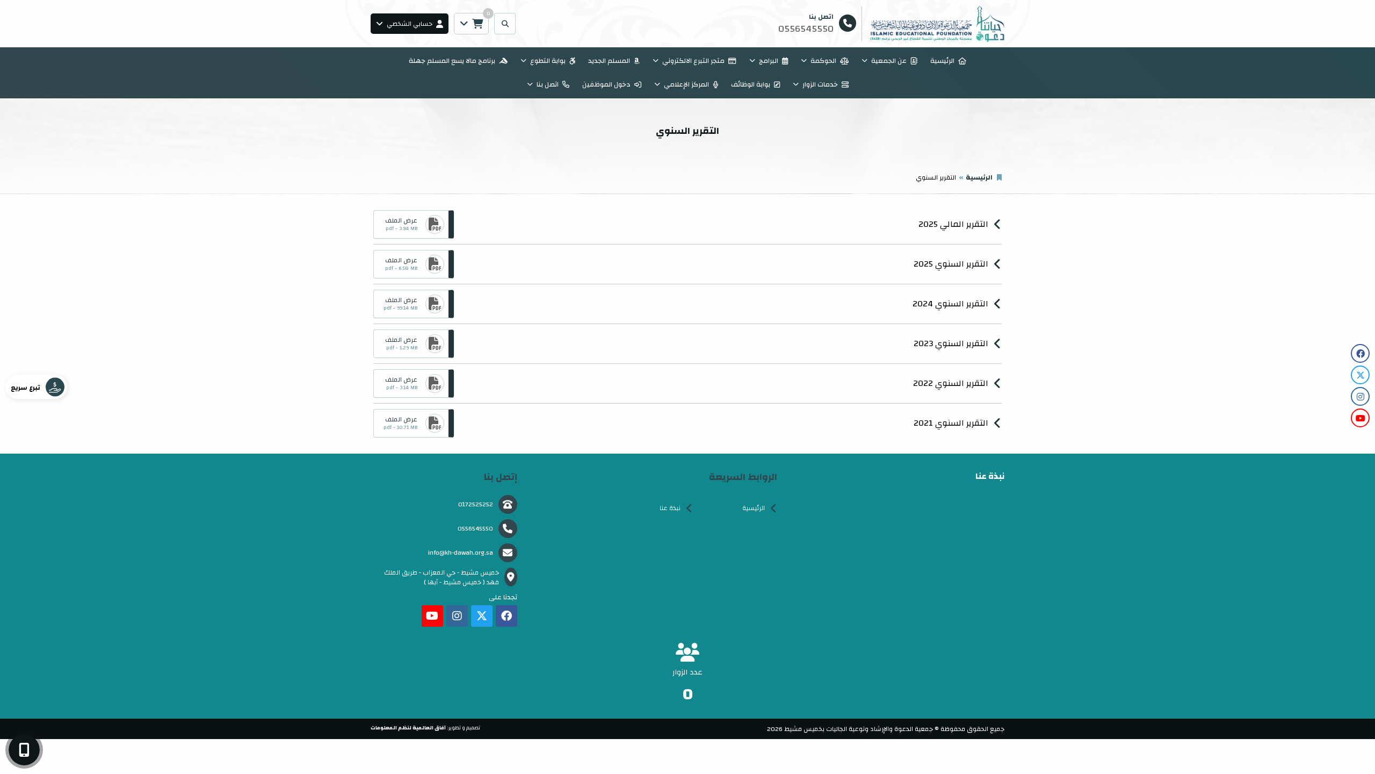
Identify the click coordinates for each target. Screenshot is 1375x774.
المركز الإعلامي (686, 84)
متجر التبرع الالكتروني (693, 60)
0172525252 (475, 504)
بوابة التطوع (548, 60)
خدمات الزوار (820, 84)
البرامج (768, 60)
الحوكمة (823, 60)
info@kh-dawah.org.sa (460, 552)
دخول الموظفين (606, 84)
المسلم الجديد (609, 60)
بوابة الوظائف (750, 84)
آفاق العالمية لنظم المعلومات (408, 728)
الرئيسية (942, 60)
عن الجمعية (889, 60)
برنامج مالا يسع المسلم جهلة (452, 60)
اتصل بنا (548, 84)
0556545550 (475, 528)
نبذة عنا (670, 508)
